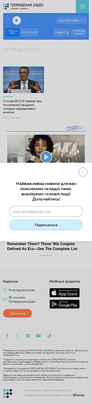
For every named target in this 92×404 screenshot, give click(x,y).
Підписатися (46, 225)
